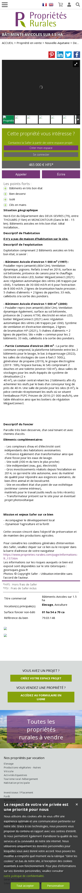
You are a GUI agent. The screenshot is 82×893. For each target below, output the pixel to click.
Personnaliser (55, 885)
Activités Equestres (15, 775)
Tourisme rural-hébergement (21, 779)
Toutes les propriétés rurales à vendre (41, 729)
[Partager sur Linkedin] (60, 54)
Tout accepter (25, 885)
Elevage (9, 763)
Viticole (9, 771)
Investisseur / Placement (18, 792)
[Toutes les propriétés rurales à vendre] (41, 25)
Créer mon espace (41, 148)
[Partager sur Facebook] (77, 54)
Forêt (7, 796)
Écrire (61, 174)
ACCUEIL (7, 43)
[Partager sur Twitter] (68, 54)
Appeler (21, 174)
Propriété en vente (29, 43)
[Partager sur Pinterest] (51, 54)
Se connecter (41, 154)
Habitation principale (17, 782)
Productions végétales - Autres (22, 767)
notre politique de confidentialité (24, 876)
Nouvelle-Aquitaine (57, 43)
